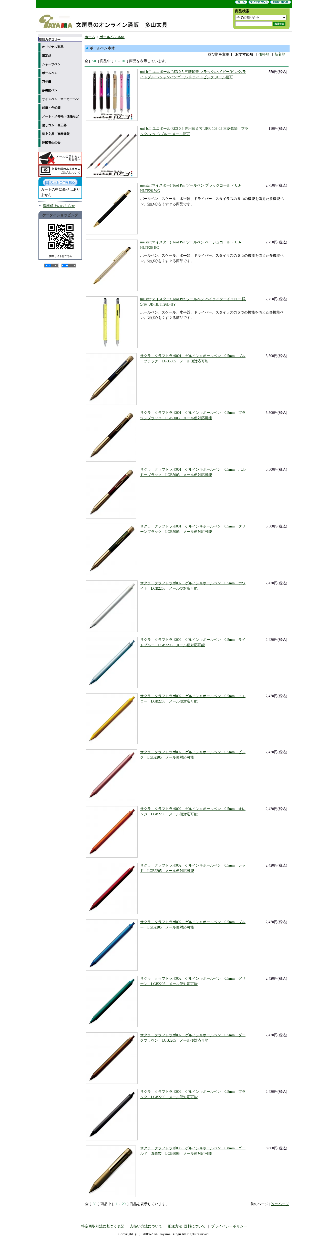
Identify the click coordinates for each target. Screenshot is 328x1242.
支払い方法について (146, 1226)
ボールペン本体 (112, 37)
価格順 (264, 54)
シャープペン (51, 64)
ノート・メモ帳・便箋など (60, 116)
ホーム (90, 37)
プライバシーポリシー (229, 1226)
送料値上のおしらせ (59, 206)
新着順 (280, 54)
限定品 (46, 55)
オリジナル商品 (53, 47)
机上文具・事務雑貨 (56, 134)
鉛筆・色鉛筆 (51, 108)
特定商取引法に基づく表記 (102, 1226)
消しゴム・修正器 (54, 125)
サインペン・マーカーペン (60, 99)
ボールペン (49, 73)
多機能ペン (49, 90)
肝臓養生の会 (51, 142)
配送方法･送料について (187, 1226)
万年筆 (46, 81)
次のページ (280, 1204)
